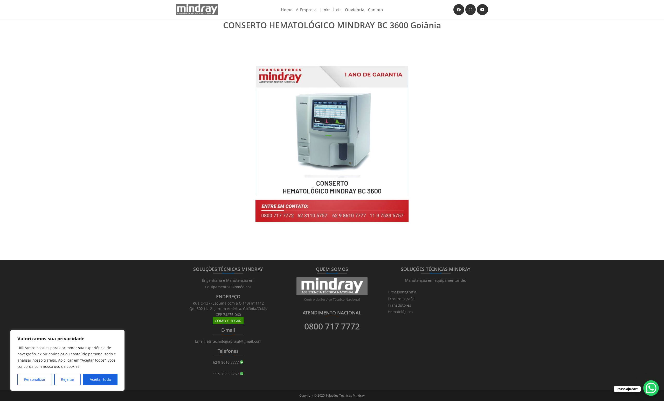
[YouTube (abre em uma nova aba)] (482, 9)
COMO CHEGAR (228, 320)
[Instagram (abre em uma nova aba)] (470, 9)
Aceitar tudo (100, 379)
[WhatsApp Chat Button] (651, 388)
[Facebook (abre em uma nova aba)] (458, 9)
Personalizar (35, 379)
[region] (67, 360)
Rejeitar (67, 379)
